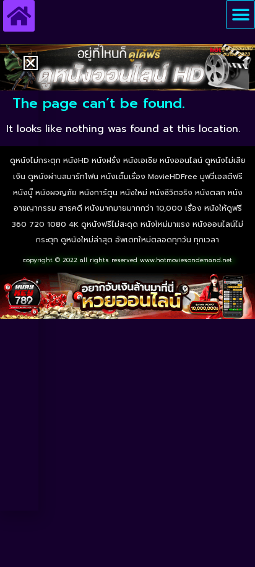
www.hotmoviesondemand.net (186, 260)
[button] (240, 14)
